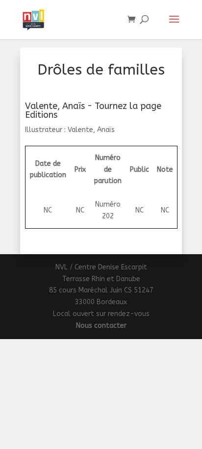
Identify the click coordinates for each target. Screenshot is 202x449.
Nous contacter (101, 325)
